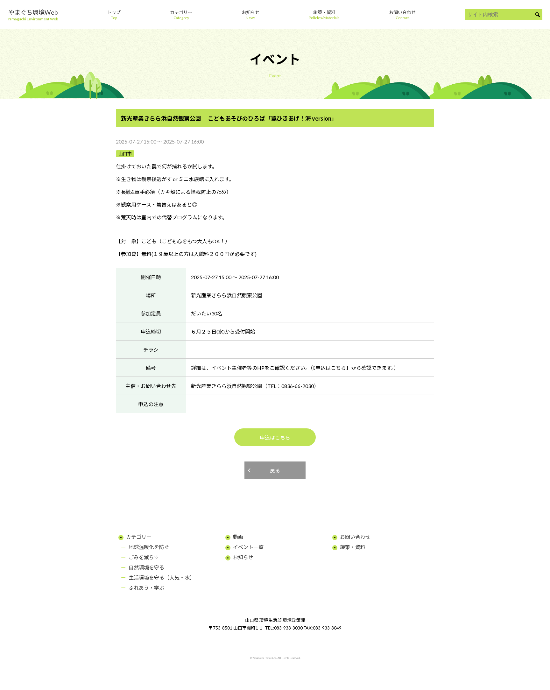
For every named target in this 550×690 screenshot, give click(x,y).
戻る (275, 471)
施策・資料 (352, 547)
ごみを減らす (144, 557)
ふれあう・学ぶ (146, 588)
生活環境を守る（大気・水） (162, 577)
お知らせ (243, 557)
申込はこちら (275, 437)
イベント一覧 (248, 547)
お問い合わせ (355, 537)
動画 (238, 537)
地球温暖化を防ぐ (149, 547)
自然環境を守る (146, 567)
